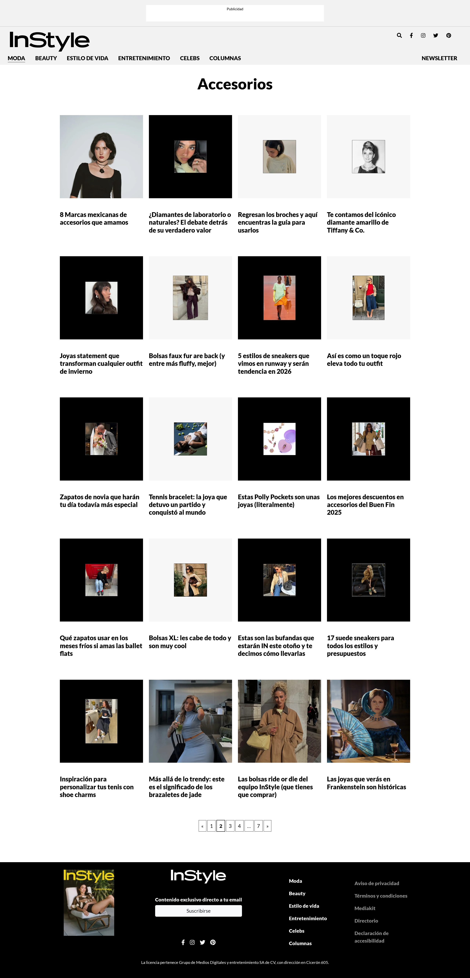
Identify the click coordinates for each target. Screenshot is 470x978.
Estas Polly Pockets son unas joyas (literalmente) (279, 500)
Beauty (46, 58)
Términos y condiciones (381, 896)
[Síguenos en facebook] (411, 35)
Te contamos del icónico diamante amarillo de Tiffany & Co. (361, 222)
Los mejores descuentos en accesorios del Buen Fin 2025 (365, 504)
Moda (16, 58)
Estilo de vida (87, 58)
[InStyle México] (50, 41)
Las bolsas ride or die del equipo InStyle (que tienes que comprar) (275, 786)
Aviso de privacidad (377, 883)
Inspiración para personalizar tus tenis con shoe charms (97, 786)
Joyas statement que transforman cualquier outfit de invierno (101, 363)
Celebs (190, 58)
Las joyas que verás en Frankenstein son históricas (366, 783)
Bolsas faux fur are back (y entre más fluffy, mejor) (187, 359)
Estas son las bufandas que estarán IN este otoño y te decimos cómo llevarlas (276, 645)
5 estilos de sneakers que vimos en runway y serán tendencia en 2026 (273, 363)
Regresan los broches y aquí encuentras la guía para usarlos (277, 222)
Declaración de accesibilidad (372, 937)
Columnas (225, 58)
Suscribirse (199, 911)
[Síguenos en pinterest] (448, 35)
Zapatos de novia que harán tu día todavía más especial (99, 500)
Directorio (366, 921)
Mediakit (365, 908)
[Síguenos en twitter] (435, 35)
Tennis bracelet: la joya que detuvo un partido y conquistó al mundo (188, 504)
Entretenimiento (144, 58)
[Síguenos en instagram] (423, 35)
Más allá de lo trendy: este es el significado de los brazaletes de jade (187, 786)
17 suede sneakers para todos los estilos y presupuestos (360, 645)
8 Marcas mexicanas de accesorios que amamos (94, 218)
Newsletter (439, 58)
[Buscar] (399, 35)
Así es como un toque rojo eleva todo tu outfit (364, 359)
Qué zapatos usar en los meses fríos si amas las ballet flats (101, 645)
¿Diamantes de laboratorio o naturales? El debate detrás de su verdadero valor (190, 222)
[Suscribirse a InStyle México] (89, 902)
